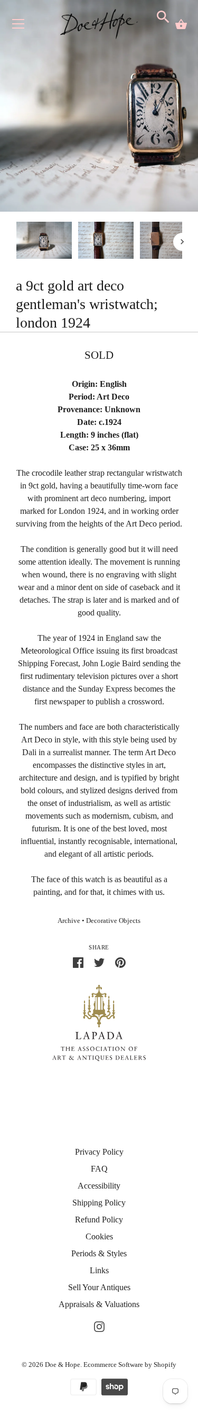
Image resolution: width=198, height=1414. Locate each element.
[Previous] (15, 241)
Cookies (99, 1236)
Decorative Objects (113, 920)
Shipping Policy (99, 1202)
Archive (69, 920)
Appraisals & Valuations (99, 1304)
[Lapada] (99, 1022)
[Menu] (18, 26)
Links (99, 1270)
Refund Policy (99, 1219)
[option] (44, 242)
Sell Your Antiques (99, 1287)
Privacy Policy (99, 1151)
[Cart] (181, 24)
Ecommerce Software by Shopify (129, 1364)
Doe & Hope (62, 1364)
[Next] (182, 241)
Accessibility (99, 1185)
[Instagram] (99, 1325)
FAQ (99, 1168)
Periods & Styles (99, 1253)
